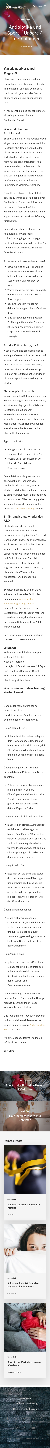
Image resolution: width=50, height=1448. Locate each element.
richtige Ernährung (24, 508)
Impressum (25, 1397)
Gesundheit (25, 19)
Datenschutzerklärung (25, 1403)
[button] (42, 6)
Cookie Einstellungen (25, 1409)
